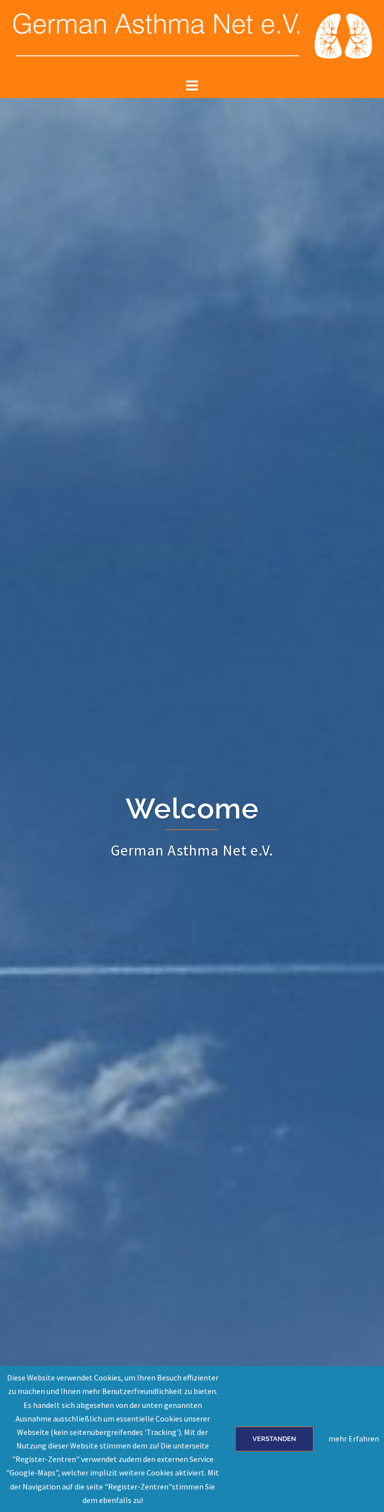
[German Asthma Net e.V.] (192, 37)
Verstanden (274, 1438)
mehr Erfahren (353, 1439)
